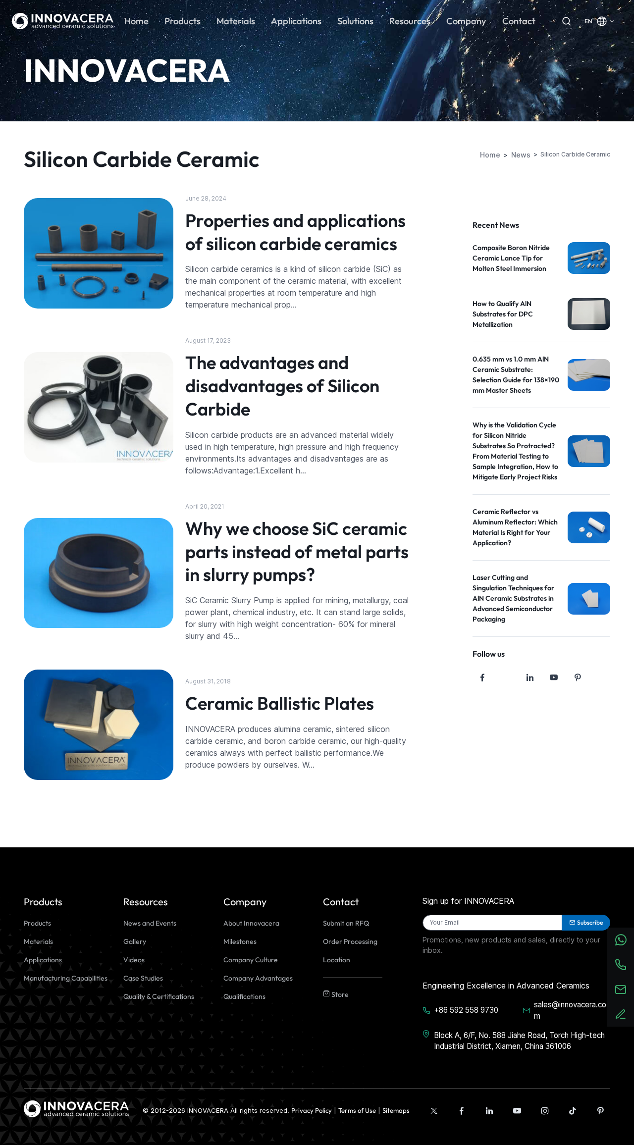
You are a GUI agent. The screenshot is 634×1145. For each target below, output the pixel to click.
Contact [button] (518, 21)
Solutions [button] (355, 21)
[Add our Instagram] (545, 1111)
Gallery (134, 941)
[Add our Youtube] (517, 1111)
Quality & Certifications (158, 996)
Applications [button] (296, 21)
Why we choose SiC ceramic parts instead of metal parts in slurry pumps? (297, 551)
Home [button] (136, 21)
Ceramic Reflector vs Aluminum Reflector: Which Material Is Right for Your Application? (515, 527)
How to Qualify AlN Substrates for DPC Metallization (503, 314)
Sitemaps (396, 1110)
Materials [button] (235, 21)
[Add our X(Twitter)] (434, 1111)
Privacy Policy (311, 1110)
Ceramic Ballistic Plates (279, 703)
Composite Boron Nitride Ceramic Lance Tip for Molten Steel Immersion (511, 258)
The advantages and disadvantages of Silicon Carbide (282, 385)
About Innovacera (251, 923)
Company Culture (250, 959)
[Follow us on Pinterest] (577, 677)
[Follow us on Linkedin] (530, 677)
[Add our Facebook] (462, 1111)
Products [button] (182, 21)
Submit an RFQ (346, 923)
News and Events (149, 923)
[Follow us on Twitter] (506, 677)
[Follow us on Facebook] (482, 677)
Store (339, 994)
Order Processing (350, 941)
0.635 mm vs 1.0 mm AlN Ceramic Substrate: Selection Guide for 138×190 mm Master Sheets (516, 375)
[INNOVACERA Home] (76, 1108)
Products (37, 923)
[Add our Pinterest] (600, 1111)
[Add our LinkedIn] (489, 1111)
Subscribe (590, 922)
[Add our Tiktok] (572, 1111)
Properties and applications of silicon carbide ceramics (295, 232)
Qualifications (244, 996)
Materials (38, 941)
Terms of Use (357, 1110)
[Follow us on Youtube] (554, 677)
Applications (43, 959)
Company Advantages (258, 978)
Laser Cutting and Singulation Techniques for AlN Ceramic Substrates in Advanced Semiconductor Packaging (513, 598)
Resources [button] (409, 21)
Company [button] (466, 21)
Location (336, 959)
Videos (134, 959)
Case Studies (143, 978)
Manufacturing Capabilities (65, 978)
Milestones (240, 941)
